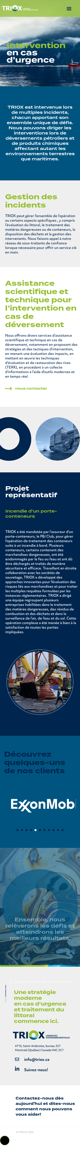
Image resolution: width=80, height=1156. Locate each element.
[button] (69, 9)
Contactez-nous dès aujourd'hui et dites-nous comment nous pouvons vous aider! (45, 1106)
